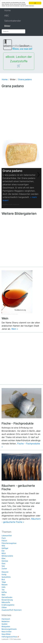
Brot (3, 579)
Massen (5, 585)
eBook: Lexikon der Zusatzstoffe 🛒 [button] (19, 61)
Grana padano (25, 79)
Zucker (4, 568)
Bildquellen (6, 626)
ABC (6, 15)
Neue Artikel (6, 632)
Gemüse (5, 561)
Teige (4, 582)
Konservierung (7, 600)
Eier (3, 551)
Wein (3, 595)
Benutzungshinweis (9, 629)
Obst (3, 563)
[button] (5, 174)
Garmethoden (7, 597)
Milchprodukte (7, 556)
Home (12, 10)
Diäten (4, 607)
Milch (4, 553)
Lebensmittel (7, 535)
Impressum (6, 619)
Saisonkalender (12, 20)
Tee (3, 590)
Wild (3, 546)
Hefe (3, 587)
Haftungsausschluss (9, 637)
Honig (4, 574)
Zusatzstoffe (7, 610)
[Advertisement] (21, 110)
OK (35, 3)
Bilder (7, 26)
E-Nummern (17, 610)
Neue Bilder (6, 634)
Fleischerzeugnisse (9, 543)
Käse (3, 558)
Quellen (4, 624)
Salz (3, 566)
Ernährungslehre (8, 605)
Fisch (4, 538)
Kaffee (4, 592)
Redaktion (5, 621)
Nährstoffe (6, 602)
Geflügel (5, 548)
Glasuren (5, 572)
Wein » (14, 329)
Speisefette (6, 577)
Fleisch (4, 541)
